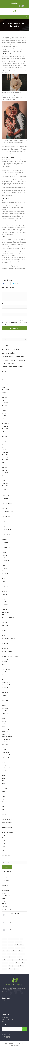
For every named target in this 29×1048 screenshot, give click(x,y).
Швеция (4, 843)
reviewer (4, 796)
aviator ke (4, 594)
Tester (4, 965)
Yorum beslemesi (6, 855)
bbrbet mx (4, 615)
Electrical (4, 885)
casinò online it (5, 648)
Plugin (9, 954)
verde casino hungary (7, 822)
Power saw (5, 957)
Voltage (4, 906)
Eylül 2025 (4, 382)
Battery (4, 875)
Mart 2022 (4, 462)
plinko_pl (4, 783)
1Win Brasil (5, 498)
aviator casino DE (6, 586)
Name (3, 303)
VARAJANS (16, 1045)
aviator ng (4, 599)
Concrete (11, 942)
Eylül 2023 (4, 415)
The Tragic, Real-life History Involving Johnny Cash (13, 366)
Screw (9, 959)
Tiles (10, 965)
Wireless (11, 968)
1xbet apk (4, 524)
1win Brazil (4, 500)
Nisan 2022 (5, 460)
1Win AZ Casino (6, 495)
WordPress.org (5, 858)
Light (8, 951)
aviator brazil (5, 583)
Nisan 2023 (5, 428)
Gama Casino (5, 672)
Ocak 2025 (4, 397)
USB (3, 903)
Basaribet (4, 609)
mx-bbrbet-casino (6, 749)
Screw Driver (5, 896)
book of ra (4, 622)
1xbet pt (4, 552)
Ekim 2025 (4, 379)
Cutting (10, 945)
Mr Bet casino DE (6, 744)
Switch (17, 962)
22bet (3, 565)
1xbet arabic (5, 526)
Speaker (4, 898)
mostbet (4, 723)
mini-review (5, 700)
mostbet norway (6, 734)
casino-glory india (6, 659)
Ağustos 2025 (5, 384)
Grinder (17, 948)
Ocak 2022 (4, 467)
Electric (4, 948)
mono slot (4, 710)
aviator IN (4, 591)
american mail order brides (8, 576)
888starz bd (5, 573)
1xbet (3, 521)
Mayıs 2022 (5, 457)
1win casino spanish (7, 503)
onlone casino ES (6, 754)
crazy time (4, 661)
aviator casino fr (6, 589)
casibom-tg (4, 633)
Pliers (20, 951)
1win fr (3, 506)
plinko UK (4, 780)
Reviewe (4, 793)
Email (3, 311)
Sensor (15, 959)
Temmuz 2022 (5, 452)
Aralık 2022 (5, 439)
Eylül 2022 (4, 447)
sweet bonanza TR (7, 819)
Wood (17, 968)
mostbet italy (5, 731)
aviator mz (4, 596)
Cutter (4, 945)
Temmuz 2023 (5, 421)
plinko (3, 775)
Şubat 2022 (5, 465)
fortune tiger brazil (6, 669)
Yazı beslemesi (5, 852)
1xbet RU (4, 555)
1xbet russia (5, 557)
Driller (3, 883)
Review (4, 791)
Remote (4, 893)
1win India (4, 508)
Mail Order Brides (6, 690)
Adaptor (4, 939)
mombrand (4, 705)
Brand (3, 627)
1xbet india (4, 539)
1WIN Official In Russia (7, 511)
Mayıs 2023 (5, 426)
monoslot (4, 721)
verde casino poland (7, 825)
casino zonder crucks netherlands (10, 656)
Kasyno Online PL (6, 684)
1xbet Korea (5, 542)
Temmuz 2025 (5, 387)
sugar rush (4, 814)
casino (3, 635)
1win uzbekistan (6, 516)
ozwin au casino (6, 757)
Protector (12, 957)
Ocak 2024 (4, 405)
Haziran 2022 (5, 454)
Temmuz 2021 (5, 483)
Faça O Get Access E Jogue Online (10, 349)
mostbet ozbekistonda (7, 736)
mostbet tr (4, 742)
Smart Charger (22, 959)
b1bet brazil (5, 604)
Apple (10, 939)
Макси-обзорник (6, 837)
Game (3, 674)
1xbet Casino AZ (6, 532)
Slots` (3, 809)
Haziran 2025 (5, 390)
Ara (7, 867)
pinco (3, 773)
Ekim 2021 (4, 475)
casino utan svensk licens (8, 653)
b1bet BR (4, 602)
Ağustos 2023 (5, 418)
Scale (4, 959)
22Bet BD (4, 568)
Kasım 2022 (5, 441)
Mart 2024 (4, 400)
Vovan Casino (5, 830)
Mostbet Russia (6, 739)
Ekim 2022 (4, 444)
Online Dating (5, 752)
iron (23, 948)
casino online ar (6, 646)
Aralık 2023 (5, 408)
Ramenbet (4, 788)
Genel (3, 677)
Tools (21, 965)
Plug (4, 954)
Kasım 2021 (5, 472)
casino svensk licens (7, 651)
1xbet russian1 (5, 563)
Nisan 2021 (5, 485)
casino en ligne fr (6, 640)
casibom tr (4, 630)
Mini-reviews (5, 703)
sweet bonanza (6, 817)
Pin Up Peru (5, 770)
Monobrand (5, 713)
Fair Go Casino (5, 666)
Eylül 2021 (4, 478)
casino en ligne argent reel (8, 638)
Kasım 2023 (5, 410)
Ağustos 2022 (5, 449)
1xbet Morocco (5, 550)
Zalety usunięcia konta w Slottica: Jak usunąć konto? (13, 356)
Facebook (6, 283)
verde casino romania (7, 827)
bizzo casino (5, 620)
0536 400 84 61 (10, 994)
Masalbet (4, 695)
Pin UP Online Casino (7, 767)
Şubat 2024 (5, 403)
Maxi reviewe (5, 698)
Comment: (4, 290)
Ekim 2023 (4, 413)
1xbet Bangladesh (6, 529)
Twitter (16, 283)
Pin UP (3, 762)
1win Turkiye (5, 513)
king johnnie (5, 687)
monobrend (4, 716)
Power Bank (21, 954)
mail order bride (13, 39)
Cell (21, 939)
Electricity (4, 888)
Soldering (5, 962)
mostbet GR (5, 726)
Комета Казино (5, 835)
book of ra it (5, 625)
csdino (3, 664)
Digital (16, 945)
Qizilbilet (4, 786)
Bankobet (4, 607)
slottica (3, 812)
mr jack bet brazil (6, 747)
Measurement (5, 890)
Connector (4, 880)
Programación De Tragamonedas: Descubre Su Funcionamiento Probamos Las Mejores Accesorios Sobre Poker (13, 362)
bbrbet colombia (6, 612)
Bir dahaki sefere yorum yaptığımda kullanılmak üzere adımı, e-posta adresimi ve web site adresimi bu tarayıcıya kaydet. (14, 322)
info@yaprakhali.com (9, 991)
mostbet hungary (6, 729)
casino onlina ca (6, 643)
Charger (4, 877)
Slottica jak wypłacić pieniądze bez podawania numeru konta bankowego (13, 352)
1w (2, 493)
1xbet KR (4, 545)
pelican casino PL (6, 760)
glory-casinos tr (6, 679)
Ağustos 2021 (5, 480)
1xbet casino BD (6, 534)
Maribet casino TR (6, 692)
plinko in (4, 778)
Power (14, 954)
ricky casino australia (7, 799)
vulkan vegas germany (7, 832)
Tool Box (15, 965)
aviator (3, 581)
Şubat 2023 (5, 434)
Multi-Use (14, 951)
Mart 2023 (4, 431)
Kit (3, 951)
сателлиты (4, 840)
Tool (3, 901)
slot (3, 804)
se (2, 801)
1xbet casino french (7, 537)
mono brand (5, 708)
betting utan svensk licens (8, 617)
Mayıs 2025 (5, 392)
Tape (23, 962)
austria (3, 578)
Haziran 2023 (5, 423)
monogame (4, 718)
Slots (3, 806)
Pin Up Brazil (5, 765)
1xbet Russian (5, 560)
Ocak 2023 (4, 436)
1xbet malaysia (6, 547)
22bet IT (4, 570)
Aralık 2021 (5, 470)
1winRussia (5, 519)
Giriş (3, 850)
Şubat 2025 (5, 395)
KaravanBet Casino (7, 682)
